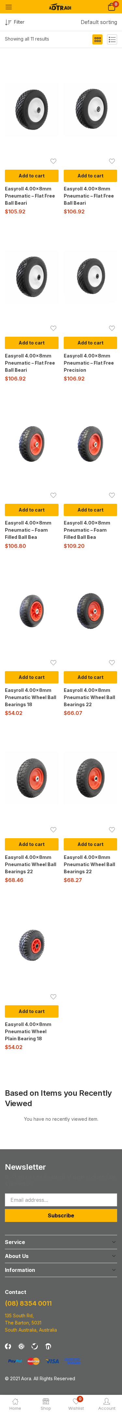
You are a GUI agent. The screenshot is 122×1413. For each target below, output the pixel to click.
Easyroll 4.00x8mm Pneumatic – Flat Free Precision (89, 363)
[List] (112, 39)
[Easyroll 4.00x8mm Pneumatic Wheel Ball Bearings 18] (32, 611)
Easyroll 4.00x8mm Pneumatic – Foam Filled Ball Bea (28, 530)
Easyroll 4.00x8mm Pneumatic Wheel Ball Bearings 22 (89, 697)
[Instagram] (21, 1346)
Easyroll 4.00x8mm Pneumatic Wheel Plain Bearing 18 (28, 1031)
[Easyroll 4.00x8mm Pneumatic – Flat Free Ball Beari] (32, 110)
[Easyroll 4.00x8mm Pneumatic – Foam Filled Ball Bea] (32, 444)
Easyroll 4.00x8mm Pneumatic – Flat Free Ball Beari (30, 196)
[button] (111, 7)
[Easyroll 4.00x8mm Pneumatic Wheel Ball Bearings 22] (90, 611)
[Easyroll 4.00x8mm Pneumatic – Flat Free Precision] (90, 277)
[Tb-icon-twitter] (35, 1346)
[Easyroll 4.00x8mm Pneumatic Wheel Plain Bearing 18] (32, 945)
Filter (19, 22)
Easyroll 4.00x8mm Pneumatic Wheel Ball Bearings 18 (30, 697)
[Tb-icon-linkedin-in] (48, 1346)
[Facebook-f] (8, 1346)
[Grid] (97, 39)
